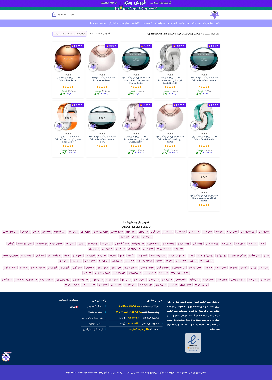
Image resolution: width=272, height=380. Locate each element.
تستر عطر (172, 23)
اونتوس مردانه (56, 243)
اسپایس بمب (150, 272)
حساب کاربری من (95, 306)
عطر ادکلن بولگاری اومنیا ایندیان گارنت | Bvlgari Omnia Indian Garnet (68, 139)
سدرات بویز (76, 260)
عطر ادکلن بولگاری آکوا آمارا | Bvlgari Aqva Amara (68, 79)
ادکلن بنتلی (154, 279)
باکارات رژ (23, 267)
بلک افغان (46, 231)
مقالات (103, 23)
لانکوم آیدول (107, 248)
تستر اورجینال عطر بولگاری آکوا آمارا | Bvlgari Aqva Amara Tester (204, 198)
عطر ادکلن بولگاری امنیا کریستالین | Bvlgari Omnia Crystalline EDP (136, 139)
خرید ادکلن (265, 279)
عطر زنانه (196, 23)
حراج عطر (124, 23)
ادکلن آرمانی (7, 279)
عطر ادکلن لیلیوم (211, 33)
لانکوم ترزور (93, 248)
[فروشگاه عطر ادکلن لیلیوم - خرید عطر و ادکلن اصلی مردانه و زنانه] (208, 15)
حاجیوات (208, 267)
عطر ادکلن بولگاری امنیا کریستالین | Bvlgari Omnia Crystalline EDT (170, 80)
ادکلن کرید (70, 243)
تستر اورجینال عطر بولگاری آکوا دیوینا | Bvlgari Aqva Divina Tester (170, 139)
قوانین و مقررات (95, 312)
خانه (218, 23)
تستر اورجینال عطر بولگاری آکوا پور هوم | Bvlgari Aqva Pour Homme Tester (136, 80)
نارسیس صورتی (178, 267)
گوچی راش (64, 267)
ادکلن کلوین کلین (238, 279)
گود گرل (11, 243)
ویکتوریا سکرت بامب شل (186, 260)
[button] (59, 15)
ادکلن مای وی (185, 284)
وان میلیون (116, 267)
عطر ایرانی (113, 23)
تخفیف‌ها (136, 23)
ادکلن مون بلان (135, 272)
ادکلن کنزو (103, 284)
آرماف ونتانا (142, 255)
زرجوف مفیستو (54, 255)
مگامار (36, 231)
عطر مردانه (208, 23)
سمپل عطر (160, 23)
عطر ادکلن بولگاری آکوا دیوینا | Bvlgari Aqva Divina (102, 79)
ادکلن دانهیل (161, 284)
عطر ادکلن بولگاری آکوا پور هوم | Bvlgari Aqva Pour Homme (204, 79)
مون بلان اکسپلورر (102, 272)
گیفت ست (147, 23)
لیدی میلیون (102, 267)
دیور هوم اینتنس (101, 231)
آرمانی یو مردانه (201, 284)
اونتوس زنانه (41, 243)
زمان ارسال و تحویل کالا (92, 317)
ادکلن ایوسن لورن (80, 279)
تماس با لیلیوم (96, 323)
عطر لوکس (184, 23)
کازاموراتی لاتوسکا (10, 255)
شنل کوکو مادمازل (10, 231)
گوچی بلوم (52, 267)
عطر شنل (26, 231)
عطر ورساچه (227, 243)
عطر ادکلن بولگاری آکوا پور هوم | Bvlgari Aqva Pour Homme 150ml (102, 139)
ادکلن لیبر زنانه (46, 279)
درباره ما (93, 23)
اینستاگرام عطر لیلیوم (92, 329)
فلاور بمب (163, 272)
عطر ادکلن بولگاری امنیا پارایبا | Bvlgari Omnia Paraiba (204, 138)
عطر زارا (169, 260)
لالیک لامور (181, 231)
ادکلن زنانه (253, 279)
